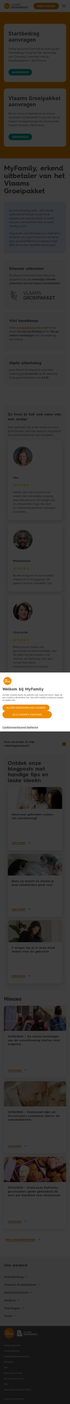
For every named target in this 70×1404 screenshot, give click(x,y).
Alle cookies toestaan (27, 714)
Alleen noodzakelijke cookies (26, 707)
